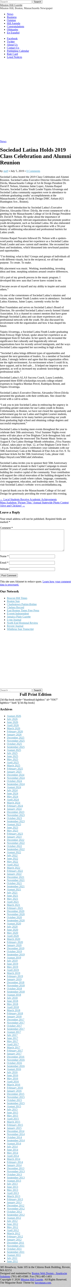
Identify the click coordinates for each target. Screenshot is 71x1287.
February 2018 (15, 1013)
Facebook (12, 38)
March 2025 (13, 765)
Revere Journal (15, 625)
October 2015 (14, 1100)
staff (5, 171)
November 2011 (15, 1245)
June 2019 (12, 963)
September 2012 (16, 1214)
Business (12, 17)
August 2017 (14, 1032)
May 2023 (12, 830)
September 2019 (16, 954)
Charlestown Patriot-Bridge (22, 604)
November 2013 (16, 1171)
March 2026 (13, 728)
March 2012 (13, 1233)
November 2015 (16, 1097)
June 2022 (12, 858)
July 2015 (12, 1109)
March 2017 (13, 1047)
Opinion (11, 20)
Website (4, 569)
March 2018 (13, 1010)
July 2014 (12, 1146)
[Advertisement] (35, 101)
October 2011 (14, 1248)
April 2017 (13, 1044)
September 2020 (16, 920)
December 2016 (15, 1056)
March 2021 (13, 904)
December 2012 (15, 1205)
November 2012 (16, 1208)
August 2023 (14, 824)
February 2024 (15, 805)
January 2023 (14, 836)
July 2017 (12, 1035)
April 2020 (13, 935)
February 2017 (15, 1050)
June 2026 (12, 722)
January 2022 (14, 874)
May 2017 (12, 1041)
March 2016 (13, 1084)
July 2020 (12, 926)
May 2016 (12, 1078)
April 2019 (13, 970)
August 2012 (14, 1217)
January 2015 (14, 1128)
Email (4, 562)
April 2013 (13, 1193)
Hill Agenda (13, 23)
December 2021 (15, 877)
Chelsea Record (15, 607)
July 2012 (12, 1221)
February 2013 (15, 1199)
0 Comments (33, 171)
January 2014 (14, 1165)
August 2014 (14, 1143)
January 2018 (14, 1016)
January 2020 (14, 945)
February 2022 (15, 870)
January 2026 (14, 734)
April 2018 (13, 1007)
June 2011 (12, 1261)
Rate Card (12, 53)
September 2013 (16, 1177)
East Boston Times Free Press (23, 610)
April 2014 (13, 1155)
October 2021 (14, 883)
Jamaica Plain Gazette (19, 616)
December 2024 (15, 774)
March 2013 (13, 1196)
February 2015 (15, 1124)
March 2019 (13, 973)
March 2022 (13, 867)
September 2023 (16, 821)
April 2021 (13, 901)
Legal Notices (14, 57)
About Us (12, 44)
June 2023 (12, 827)
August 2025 (14, 750)
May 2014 (12, 1152)
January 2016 (14, 1090)
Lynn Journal (14, 619)
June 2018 (12, 1001)
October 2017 (14, 1025)
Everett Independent (18, 613)
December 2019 (15, 948)
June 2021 (12, 895)
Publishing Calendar (18, 50)
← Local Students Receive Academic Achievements (28, 499)
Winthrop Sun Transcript (20, 629)
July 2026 (12, 719)
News (10, 14)
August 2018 (14, 994)
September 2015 (16, 1103)
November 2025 (16, 740)
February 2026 (15, 731)
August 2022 (14, 852)
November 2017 (16, 1022)
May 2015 (12, 1115)
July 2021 (12, 892)
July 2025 (12, 753)
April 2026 (13, 725)
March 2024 (13, 802)
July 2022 (12, 855)
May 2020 (12, 932)
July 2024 (12, 790)
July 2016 (12, 1072)
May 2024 (12, 796)
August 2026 (14, 716)
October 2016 (14, 1063)
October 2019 (14, 951)
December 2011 (15, 1242)
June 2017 (12, 1038)
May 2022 (12, 861)
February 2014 (15, 1162)
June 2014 (12, 1149)
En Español (13, 32)
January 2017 (14, 1053)
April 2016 (13, 1081)
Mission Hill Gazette (11, 5)
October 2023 (14, 818)
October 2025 (14, 743)
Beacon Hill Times (17, 598)
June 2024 (12, 793)
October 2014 (14, 1137)
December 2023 (15, 812)
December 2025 (15, 737)
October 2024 (14, 781)
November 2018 (16, 985)
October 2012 (14, 1211)
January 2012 (14, 1239)
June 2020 (12, 929)
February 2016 (15, 1087)
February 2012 (15, 1236)
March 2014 (13, 1159)
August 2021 (14, 889)
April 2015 (13, 1118)
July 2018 (12, 997)
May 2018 (12, 1004)
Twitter (11, 41)
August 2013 (14, 1180)
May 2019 (12, 966)
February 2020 (15, 942)
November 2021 (16, 880)
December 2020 (15, 911)
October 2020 (14, 917)
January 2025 (14, 771)
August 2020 (14, 923)
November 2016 (16, 1059)
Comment (6, 527)
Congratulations (15, 26)
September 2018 (16, 991)
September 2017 (16, 1028)
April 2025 (13, 762)
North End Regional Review (22, 622)
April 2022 (13, 864)
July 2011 (12, 1258)
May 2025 (12, 759)
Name (4, 556)
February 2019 (15, 976)
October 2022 (14, 846)
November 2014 (16, 1134)
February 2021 (15, 908)
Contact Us (13, 47)
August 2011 (14, 1255)
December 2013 (15, 1168)
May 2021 (12, 898)
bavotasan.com (43, 1282)
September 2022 (16, 849)
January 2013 (14, 1202)
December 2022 (15, 839)
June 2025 (12, 756)
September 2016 (16, 1066)
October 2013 (14, 1174)
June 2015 (12, 1112)
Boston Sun (13, 601)
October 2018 (14, 988)
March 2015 (13, 1121)
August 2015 (14, 1106)
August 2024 (14, 787)
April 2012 (13, 1230)
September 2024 (16, 784)
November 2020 (16, 914)
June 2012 (12, 1224)
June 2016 (12, 1075)
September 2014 (16, 1140)
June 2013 (12, 1186)
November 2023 (16, 815)
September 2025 (16, 746)
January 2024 (14, 808)
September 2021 (16, 886)
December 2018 (15, 982)
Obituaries (12, 29)
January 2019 (14, 979)
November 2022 (16, 843)
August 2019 (14, 957)
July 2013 (12, 1183)
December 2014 (15, 1131)
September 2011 (15, 1252)
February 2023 (15, 833)
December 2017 (15, 1019)
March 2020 (13, 939)
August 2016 (14, 1069)
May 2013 (12, 1190)
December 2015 (15, 1093)
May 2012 (12, 1227)
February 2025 (15, 768)
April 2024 (13, 799)
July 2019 (12, 960)
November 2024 (16, 777)
